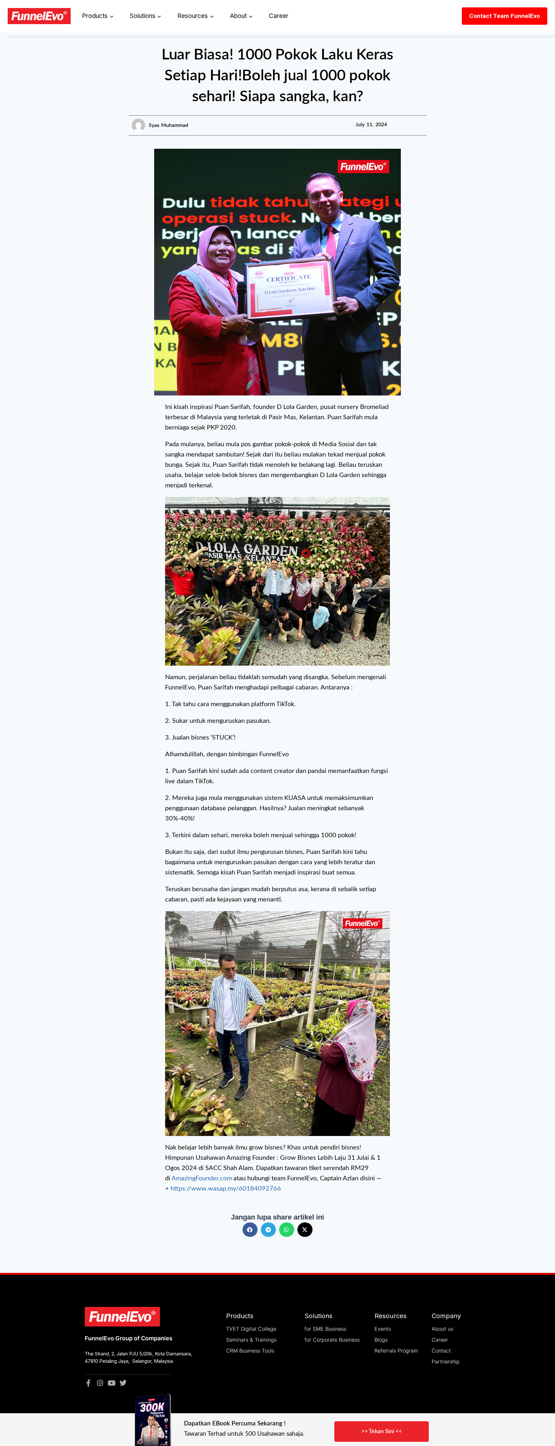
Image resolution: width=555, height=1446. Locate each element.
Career (278, 16)
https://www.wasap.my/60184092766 (226, 1188)
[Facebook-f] (88, 1383)
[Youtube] (111, 1383)
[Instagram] (99, 1383)
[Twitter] (123, 1383)
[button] (250, 1229)
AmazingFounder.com (202, 1178)
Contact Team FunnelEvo (504, 16)
